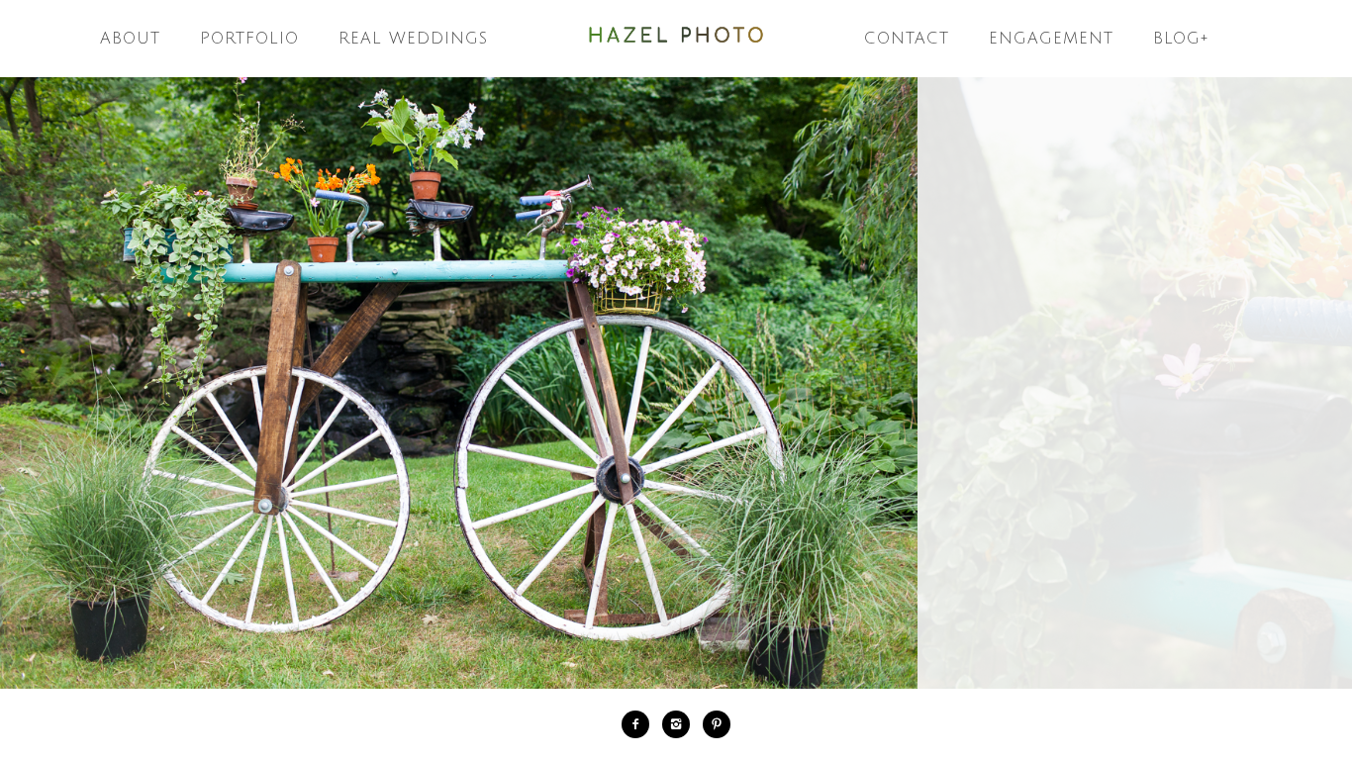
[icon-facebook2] (640, 724)
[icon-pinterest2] (716, 724)
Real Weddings (413, 39)
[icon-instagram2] (681, 724)
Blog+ (1181, 39)
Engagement (1051, 39)
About (130, 39)
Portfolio (249, 39)
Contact (906, 39)
